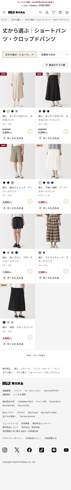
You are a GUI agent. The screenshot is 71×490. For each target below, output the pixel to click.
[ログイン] (47, 11)
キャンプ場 (41, 401)
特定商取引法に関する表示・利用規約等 (20, 431)
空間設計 (6, 394)
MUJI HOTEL (24, 405)
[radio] (4, 111)
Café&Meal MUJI (25, 401)
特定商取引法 (51, 438)
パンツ (4, 19)
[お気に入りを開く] (53, 11)
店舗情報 (6, 390)
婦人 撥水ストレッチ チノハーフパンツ (17, 191)
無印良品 (6, 368)
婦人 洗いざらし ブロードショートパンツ (17, 261)
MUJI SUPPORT (51, 390)
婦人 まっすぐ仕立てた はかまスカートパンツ (53, 119)
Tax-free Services (27, 416)
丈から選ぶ (16, 19)
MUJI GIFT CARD (49, 412)
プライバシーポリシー (12, 438)
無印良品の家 (8, 401)
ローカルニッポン (33, 390)
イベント (18, 390)
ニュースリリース (10, 423)
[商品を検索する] (40, 11)
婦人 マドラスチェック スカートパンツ (53, 261)
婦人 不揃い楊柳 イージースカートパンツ (53, 191)
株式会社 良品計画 (30, 427)
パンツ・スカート (42, 368)
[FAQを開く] (60, 11)
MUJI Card (33, 412)
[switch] (30, 131)
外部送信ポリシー (33, 438)
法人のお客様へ (9, 416)
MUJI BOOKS (8, 405)
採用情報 (25, 423)
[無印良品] (12, 383)
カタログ (21, 412)
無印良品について (10, 427)
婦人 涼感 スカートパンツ (17, 329)
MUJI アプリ (8, 412)
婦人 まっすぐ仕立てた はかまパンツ (17, 119)
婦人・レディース (22, 368)
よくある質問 (20, 394)
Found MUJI (54, 401)
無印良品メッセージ (41, 423)
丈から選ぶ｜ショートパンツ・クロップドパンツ (47, 19)
